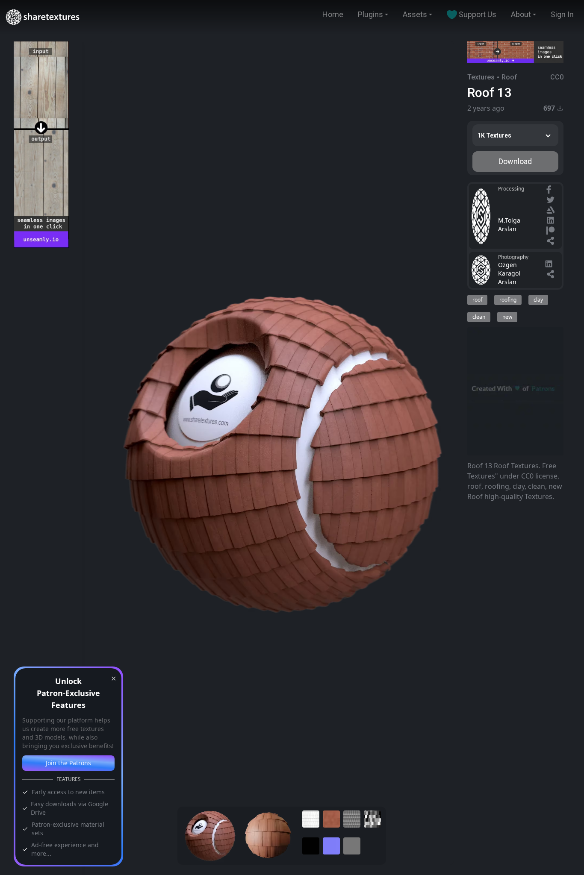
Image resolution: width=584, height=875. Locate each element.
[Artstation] (551, 211)
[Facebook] (550, 190)
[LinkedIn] (551, 221)
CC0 (556, 77)
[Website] (551, 242)
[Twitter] (551, 201)
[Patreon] (551, 231)
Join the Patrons (68, 763)
